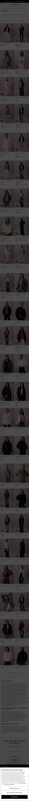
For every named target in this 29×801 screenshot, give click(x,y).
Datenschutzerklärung (9, 784)
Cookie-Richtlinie (22, 783)
